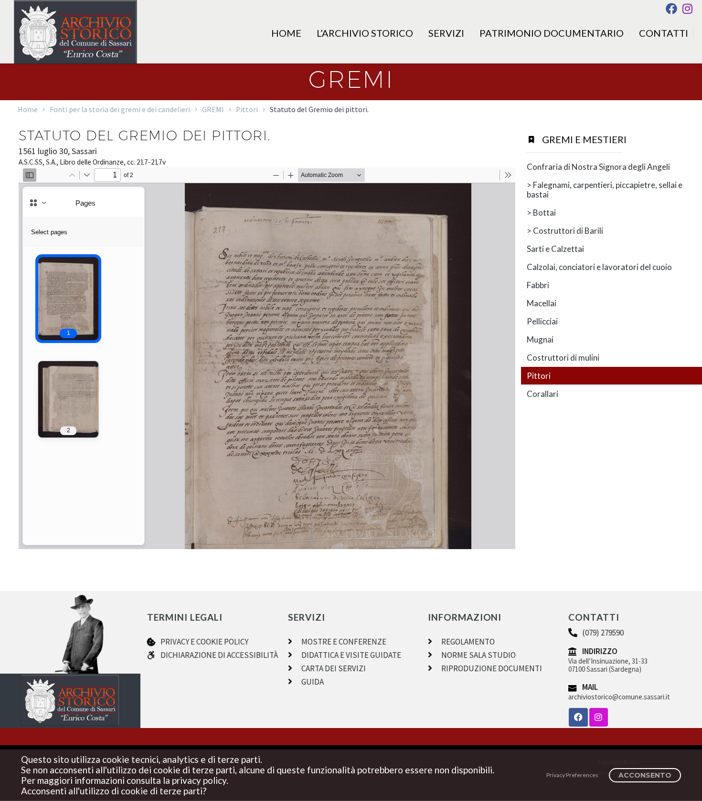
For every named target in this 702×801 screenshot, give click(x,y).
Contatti (663, 33)
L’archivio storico (365, 33)
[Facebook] (671, 8)
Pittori (247, 109)
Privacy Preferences (572, 775)
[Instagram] (687, 8)
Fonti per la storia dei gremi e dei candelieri (120, 109)
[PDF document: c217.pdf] (267, 358)
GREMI (213, 109)
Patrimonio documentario (551, 33)
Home (286, 33)
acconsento (644, 775)
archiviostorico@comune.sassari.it (619, 696)
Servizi (446, 33)
